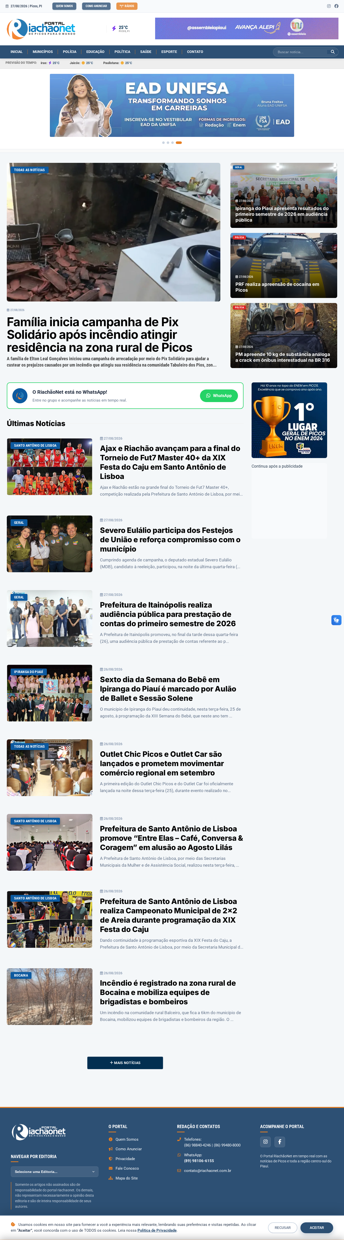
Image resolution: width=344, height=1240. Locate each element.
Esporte (169, 52)
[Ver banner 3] (176, 142)
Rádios (129, 6)
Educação (95, 52)
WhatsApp (222, 395)
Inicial (17, 52)
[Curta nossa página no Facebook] (336, 6)
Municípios (43, 52)
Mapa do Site (127, 1178)
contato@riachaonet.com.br (207, 1170)
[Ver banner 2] (170, 142)
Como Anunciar (96, 6)
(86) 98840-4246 (197, 1145)
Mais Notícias (127, 1063)
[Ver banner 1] (163, 142)
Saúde (145, 52)
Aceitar (317, 1228)
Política (122, 52)
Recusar (283, 1228)
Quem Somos (64, 6)
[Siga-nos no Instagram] (329, 6)
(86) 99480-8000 (227, 1145)
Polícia (69, 52)
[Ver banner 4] (180, 142)
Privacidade (125, 1159)
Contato (195, 52)
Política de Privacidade (157, 1230)
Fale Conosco (127, 1168)
